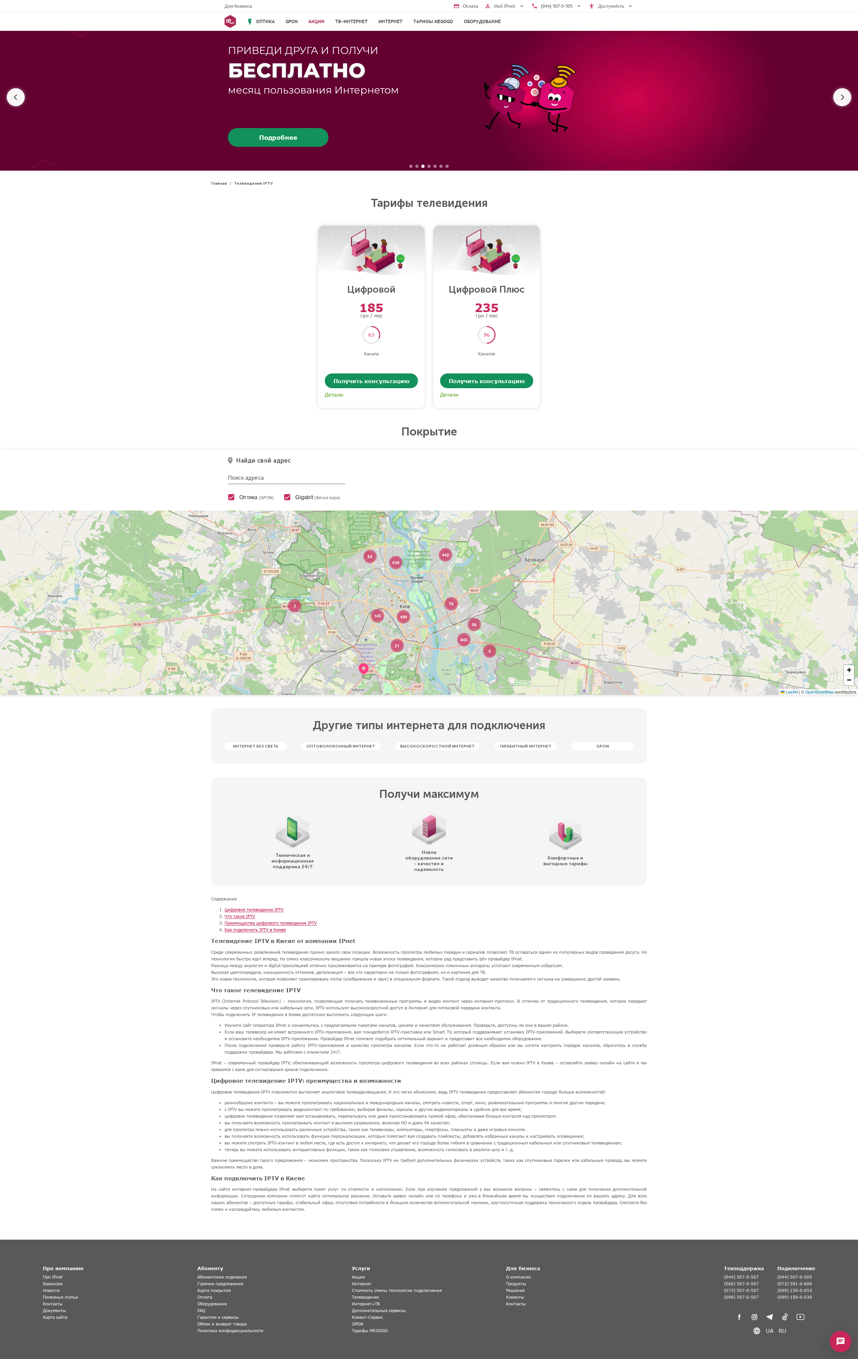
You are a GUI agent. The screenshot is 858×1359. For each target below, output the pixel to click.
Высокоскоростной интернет (437, 746)
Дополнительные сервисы (379, 1310)
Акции (358, 1277)
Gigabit (317, 497)
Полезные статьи (60, 1297)
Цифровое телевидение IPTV (254, 909)
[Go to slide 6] (441, 166)
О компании (518, 1277)
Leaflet (791, 692)
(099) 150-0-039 (794, 1297)
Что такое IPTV (240, 916)
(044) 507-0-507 (741, 1277)
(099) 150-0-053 (794, 1290)
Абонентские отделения (222, 1277)
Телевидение (365, 1297)
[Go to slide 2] (417, 166)
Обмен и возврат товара (222, 1323)
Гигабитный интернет (525, 746)
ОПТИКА (260, 22)
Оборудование (482, 21)
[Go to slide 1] (411, 166)
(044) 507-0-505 (794, 1277)
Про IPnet (53, 1277)
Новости (51, 1290)
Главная (219, 183)
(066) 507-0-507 (741, 1283)
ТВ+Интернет (351, 21)
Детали (334, 395)
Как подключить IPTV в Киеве (255, 929)
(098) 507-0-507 (741, 1297)
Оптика (256, 497)
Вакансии (53, 1283)
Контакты (53, 1303)
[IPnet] (230, 21)
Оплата (204, 1297)
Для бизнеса (238, 6)
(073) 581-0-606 (794, 1283)
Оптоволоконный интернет (340, 746)
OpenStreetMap (819, 692)
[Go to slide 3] (423, 166)
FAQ (201, 1310)
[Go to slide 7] (447, 166)
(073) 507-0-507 (741, 1290)
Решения (515, 1290)
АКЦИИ (316, 21)
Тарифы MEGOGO (433, 21)
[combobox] (286, 479)
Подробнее (278, 137)
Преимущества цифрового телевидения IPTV (271, 923)
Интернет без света (255, 746)
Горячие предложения (220, 1283)
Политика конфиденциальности (230, 1330)
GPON (292, 21)
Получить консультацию (371, 381)
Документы (54, 1310)
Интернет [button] (390, 21)
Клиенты (515, 1297)
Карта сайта (55, 1317)
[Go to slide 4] (429, 166)
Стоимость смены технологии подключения (397, 1290)
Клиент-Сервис (367, 1317)
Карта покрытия (214, 1290)
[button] (363, 677)
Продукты (516, 1283)
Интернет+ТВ (366, 1303)
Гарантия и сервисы (218, 1317)
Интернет (361, 1283)
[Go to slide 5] (435, 166)
